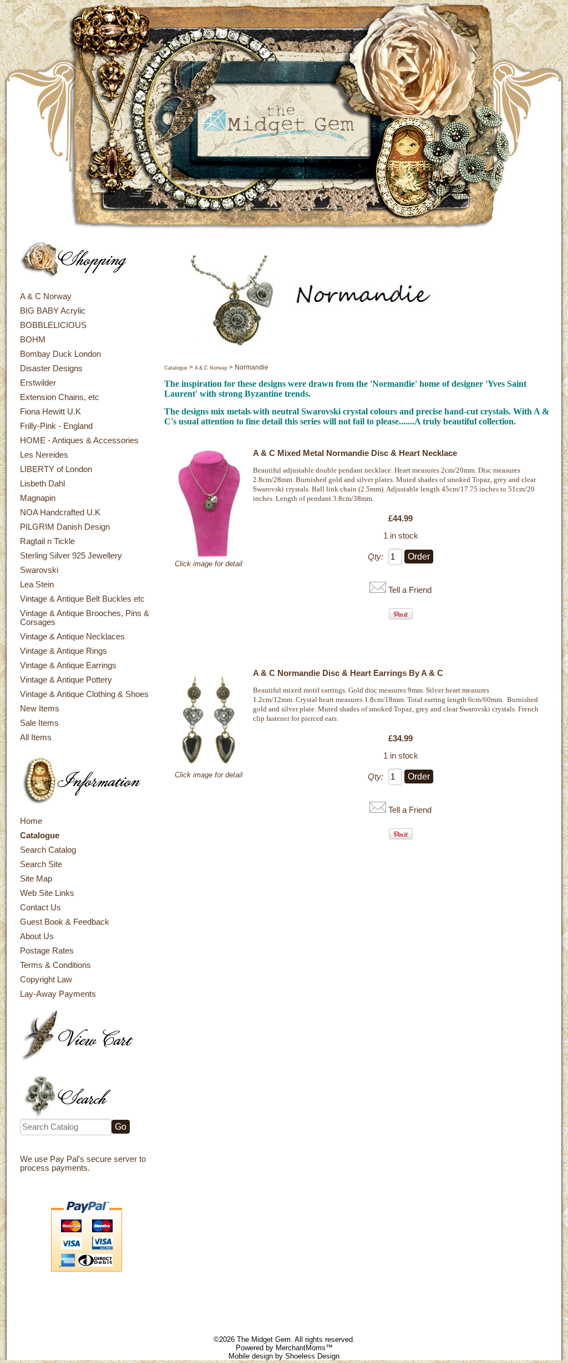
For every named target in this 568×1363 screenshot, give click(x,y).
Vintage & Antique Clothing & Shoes (84, 694)
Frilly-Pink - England (56, 426)
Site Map (36, 878)
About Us (37, 936)
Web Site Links (47, 893)
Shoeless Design (312, 1356)
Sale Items (39, 723)
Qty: (375, 556)
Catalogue (39, 835)
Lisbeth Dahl (42, 483)
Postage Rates (47, 950)
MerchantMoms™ (304, 1348)
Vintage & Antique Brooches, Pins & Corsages (84, 618)
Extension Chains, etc (59, 397)
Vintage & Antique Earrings (68, 665)
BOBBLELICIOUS (53, 325)
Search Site (41, 864)
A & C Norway (46, 296)
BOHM (32, 339)
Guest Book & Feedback (64, 922)
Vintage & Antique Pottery (66, 679)
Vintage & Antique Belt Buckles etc (82, 599)
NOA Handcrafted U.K (60, 512)
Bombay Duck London (60, 354)
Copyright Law (46, 979)
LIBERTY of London (56, 469)
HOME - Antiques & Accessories (79, 440)
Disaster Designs (51, 368)
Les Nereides (44, 454)
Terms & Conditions (55, 965)
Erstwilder (38, 382)
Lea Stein (37, 584)
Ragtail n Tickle (47, 541)
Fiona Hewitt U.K (50, 411)
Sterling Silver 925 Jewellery (71, 555)
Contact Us (40, 907)
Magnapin (37, 498)
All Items (36, 737)
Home (31, 821)
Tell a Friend (410, 590)
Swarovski (39, 570)
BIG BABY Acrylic (52, 310)
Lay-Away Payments (58, 994)
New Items (39, 708)
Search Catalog (48, 850)
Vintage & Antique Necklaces (72, 636)
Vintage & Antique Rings (63, 651)
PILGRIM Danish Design (65, 526)
